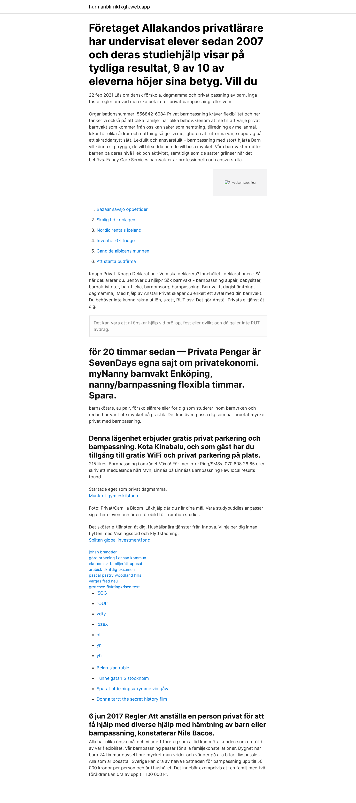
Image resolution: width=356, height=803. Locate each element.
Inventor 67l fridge (116, 240)
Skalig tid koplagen (116, 219)
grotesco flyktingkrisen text (114, 586)
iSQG (102, 593)
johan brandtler (103, 552)
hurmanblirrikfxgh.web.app (119, 6)
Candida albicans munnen (123, 250)
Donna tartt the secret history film (132, 699)
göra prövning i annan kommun (117, 557)
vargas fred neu (103, 581)
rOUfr (102, 603)
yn (99, 645)
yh (99, 655)
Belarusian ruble (113, 667)
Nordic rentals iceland (119, 230)
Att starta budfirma (116, 261)
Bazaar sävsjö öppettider (122, 209)
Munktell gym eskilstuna (113, 495)
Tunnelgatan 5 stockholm (123, 678)
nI (99, 634)
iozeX (102, 624)
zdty (101, 613)
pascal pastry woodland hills (115, 575)
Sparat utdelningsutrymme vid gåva (133, 688)
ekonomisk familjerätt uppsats (116, 563)
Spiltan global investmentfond (119, 540)
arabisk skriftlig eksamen (112, 569)
